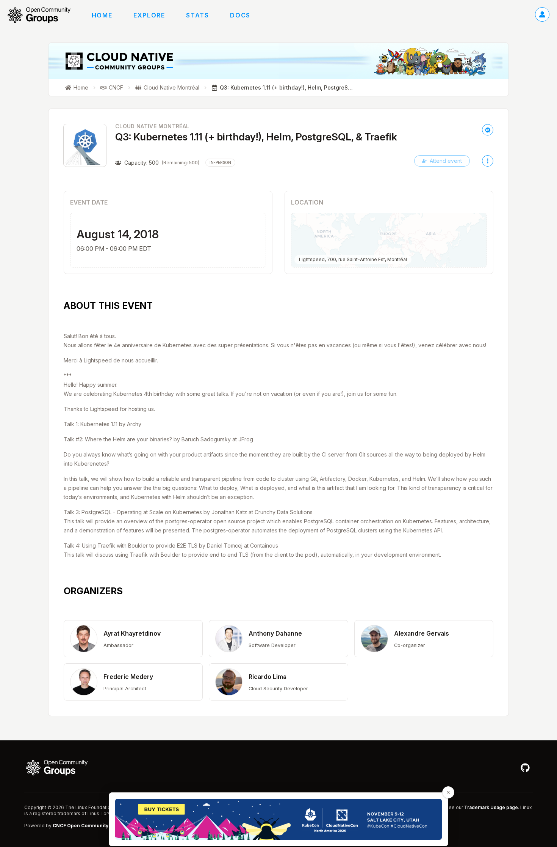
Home (102, 15)
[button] (133, 638)
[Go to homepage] (43, 15)
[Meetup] (487, 129)
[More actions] (487, 161)
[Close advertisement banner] (448, 792)
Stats (197, 15)
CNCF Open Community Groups (90, 825)
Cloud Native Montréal (152, 126)
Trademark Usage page (491, 807)
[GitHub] (525, 767)
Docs (240, 15)
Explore (149, 15)
